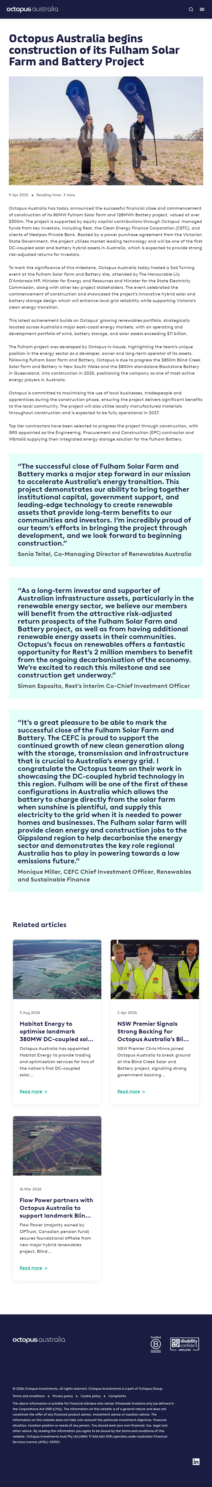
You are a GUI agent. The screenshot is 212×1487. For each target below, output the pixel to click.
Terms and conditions (29, 1396)
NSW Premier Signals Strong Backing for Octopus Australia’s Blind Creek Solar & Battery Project (154, 1031)
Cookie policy (91, 1396)
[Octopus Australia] (32, 9)
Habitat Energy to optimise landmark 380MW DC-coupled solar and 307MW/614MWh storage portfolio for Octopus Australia (57, 1031)
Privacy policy (62, 1396)
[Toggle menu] (202, 9)
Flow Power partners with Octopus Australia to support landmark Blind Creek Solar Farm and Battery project (56, 1208)
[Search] (191, 9)
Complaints (117, 1396)
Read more (31, 1091)
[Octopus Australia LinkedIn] (196, 1461)
